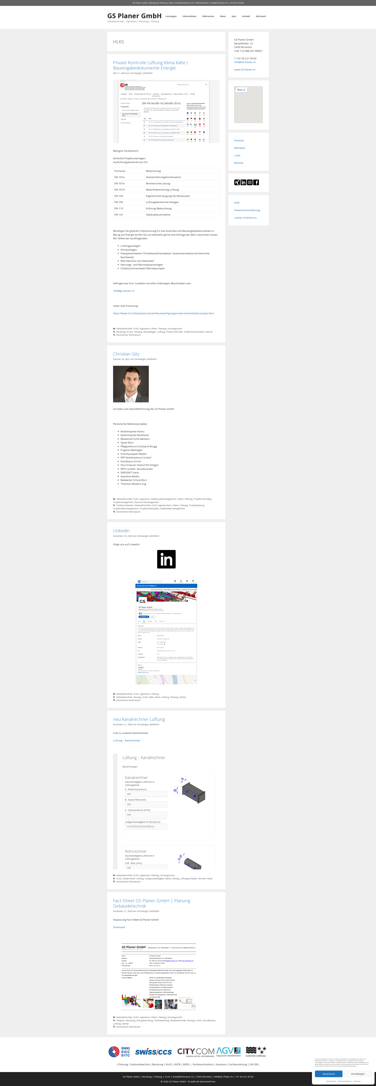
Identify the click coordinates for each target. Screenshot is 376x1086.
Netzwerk (261, 16)
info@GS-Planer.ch (219, 2)
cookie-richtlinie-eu (245, 217)
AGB (236, 202)
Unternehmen (189, 16)
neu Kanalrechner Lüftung (139, 719)
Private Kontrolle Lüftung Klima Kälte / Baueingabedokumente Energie (150, 65)
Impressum (356, 1081)
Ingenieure (145, 328)
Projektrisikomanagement (126, 508)
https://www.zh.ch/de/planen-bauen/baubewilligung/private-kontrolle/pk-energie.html (163, 313)
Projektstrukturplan (149, 508)
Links (237, 155)
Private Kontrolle (174, 331)
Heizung (138, 331)
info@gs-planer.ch (123, 290)
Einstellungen (358, 1073)
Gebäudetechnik (124, 328)
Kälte (151, 697)
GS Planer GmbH (134, 15)
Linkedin (121, 531)
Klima (157, 697)
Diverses (239, 140)
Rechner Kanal (205, 878)
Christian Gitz (126, 354)
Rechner (239, 163)
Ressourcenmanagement (147, 502)
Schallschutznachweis (194, 331)
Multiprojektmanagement (163, 499)
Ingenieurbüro (165, 505)
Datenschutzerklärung (345, 1081)
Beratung (121, 331)
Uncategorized (174, 328)
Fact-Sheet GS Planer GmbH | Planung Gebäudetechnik (151, 903)
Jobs (234, 16)
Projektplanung (196, 505)
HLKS (136, 328)
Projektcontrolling (202, 499)
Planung (162, 328)
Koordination (209, 1020)
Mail (131, 283)
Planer (154, 328)
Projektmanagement (123, 502)
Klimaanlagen (149, 331)
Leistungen (171, 16)
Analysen (120, 1020)
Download (119, 927)
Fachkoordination (124, 505)
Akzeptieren (329, 1073)
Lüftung (161, 331)
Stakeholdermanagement (172, 508)
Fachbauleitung (161, 1020)
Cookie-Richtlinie (331, 1081)
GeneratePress (207, 1081)
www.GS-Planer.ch (244, 69)
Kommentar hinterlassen (128, 334)
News (223, 16)
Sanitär (182, 697)
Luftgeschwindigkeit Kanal (157, 878)
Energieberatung (144, 1020)
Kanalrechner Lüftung (133, 878)
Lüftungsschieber (188, 878)
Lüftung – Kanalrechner (126, 740)
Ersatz (130, 331)
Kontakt (246, 16)
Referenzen (208, 16)
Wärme (209, 331)
